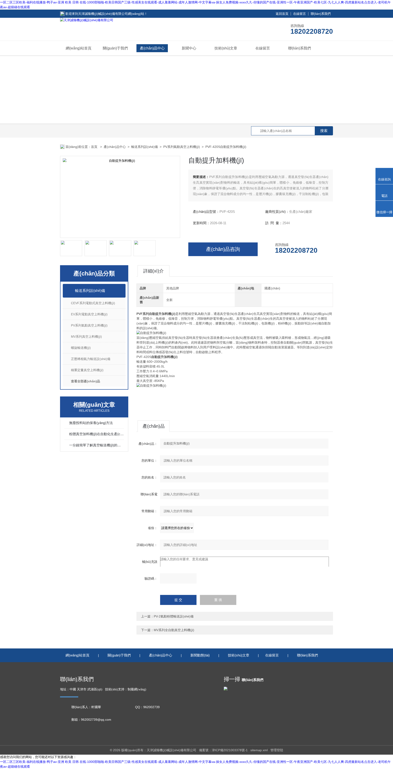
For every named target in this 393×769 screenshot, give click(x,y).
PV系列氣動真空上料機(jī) (181, 147)
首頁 (94, 147)
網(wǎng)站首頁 (78, 48)
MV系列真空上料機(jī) (86, 336)
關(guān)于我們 (115, 48)
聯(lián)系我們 (321, 13)
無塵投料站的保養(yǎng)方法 (91, 423)
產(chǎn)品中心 (152, 48)
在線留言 (299, 13)
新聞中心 (189, 48)
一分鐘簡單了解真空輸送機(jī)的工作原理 (96, 445)
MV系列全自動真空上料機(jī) (174, 630)
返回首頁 (282, 13)
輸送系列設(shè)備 (144, 147)
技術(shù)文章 (225, 48)
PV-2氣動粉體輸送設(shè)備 (174, 616)
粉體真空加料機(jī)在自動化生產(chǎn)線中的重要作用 (96, 434)
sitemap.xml (259, 750)
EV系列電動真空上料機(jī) (89, 314)
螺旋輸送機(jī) (81, 348)
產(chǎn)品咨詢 (223, 249)
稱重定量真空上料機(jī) (87, 370)
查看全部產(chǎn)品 (85, 381)
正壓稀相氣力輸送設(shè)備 (90, 359)
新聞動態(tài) (200, 655)
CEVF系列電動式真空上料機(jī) (93, 303)
